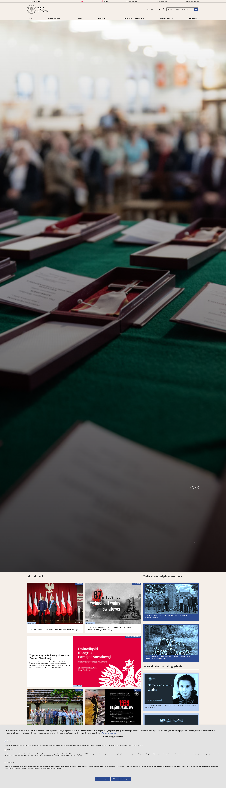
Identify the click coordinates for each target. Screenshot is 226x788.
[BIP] (82, 1)
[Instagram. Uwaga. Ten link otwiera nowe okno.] (163, 9)
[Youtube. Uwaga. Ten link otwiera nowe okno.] (152, 9)
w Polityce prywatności (108, 733)
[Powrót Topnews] (197, 487)
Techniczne (10, 741)
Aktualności (35, 576)
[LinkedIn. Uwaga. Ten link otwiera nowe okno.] (148, 9)
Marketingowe (10, 762)
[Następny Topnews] (192, 487)
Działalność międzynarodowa (162, 576)
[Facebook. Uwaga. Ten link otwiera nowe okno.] (156, 9)
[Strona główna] (31, 9)
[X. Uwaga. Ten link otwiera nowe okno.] (160, 9)
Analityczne (10, 749)
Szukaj (196, 9)
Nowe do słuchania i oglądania (162, 666)
